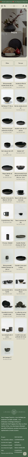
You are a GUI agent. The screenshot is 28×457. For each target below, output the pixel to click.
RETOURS (17, 442)
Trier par (20, 63)
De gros (3, 437)
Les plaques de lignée (6, 445)
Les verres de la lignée (6, 448)
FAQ (2, 450)
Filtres (7, 63)
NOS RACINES (18, 437)
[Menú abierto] (1, 6)
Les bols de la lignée (6, 442)
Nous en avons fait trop (7, 453)
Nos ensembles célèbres (7, 440)
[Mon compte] (22, 6)
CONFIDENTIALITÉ (19, 440)
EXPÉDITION (18, 445)
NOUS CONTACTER (20, 448)
